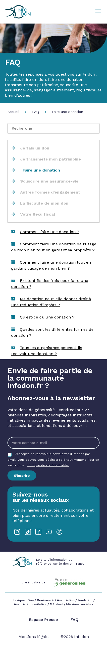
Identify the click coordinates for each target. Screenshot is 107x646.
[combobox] (53, 128)
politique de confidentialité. (48, 465)
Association (65, 600)
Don (31, 600)
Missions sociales (79, 604)
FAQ (35, 112)
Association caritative (30, 604)
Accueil (13, 112)
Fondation (85, 600)
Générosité (45, 600)
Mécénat (56, 604)
